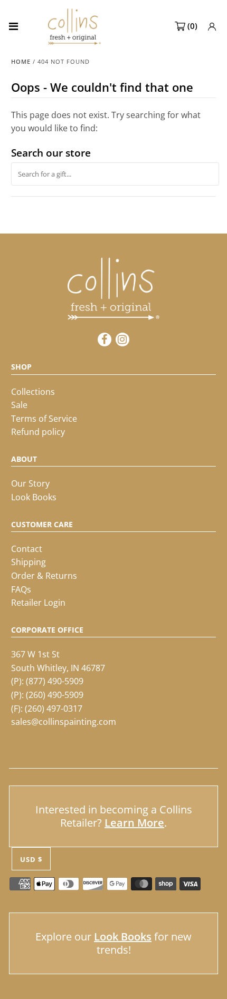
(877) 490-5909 (54, 681)
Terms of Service (44, 418)
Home (21, 61)
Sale (19, 405)
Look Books (33, 497)
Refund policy (38, 432)
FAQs (21, 589)
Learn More (134, 823)
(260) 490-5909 (54, 695)
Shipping (28, 562)
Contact (26, 549)
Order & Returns (44, 575)
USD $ (31, 859)
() (192, 26)
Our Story (30, 483)
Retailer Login (38, 602)
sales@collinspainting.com (63, 722)
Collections (33, 391)
